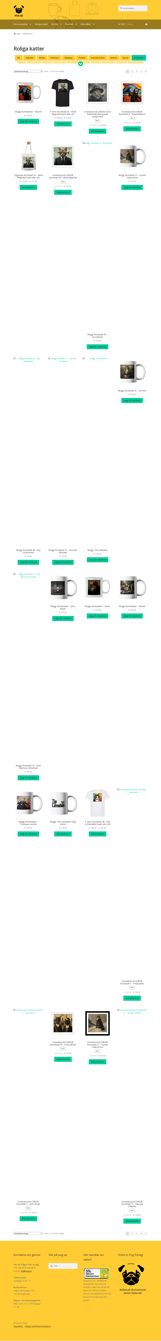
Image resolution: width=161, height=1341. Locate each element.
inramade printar (98, 58)
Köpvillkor (18, 1326)
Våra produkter (20, 24)
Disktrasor (54, 58)
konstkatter (139, 58)
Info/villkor (85, 24)
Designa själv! (41, 24)
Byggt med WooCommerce (38, 1326)
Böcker (54, 24)
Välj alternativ (63, 124)
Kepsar (125, 58)
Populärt (69, 24)
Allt (18, 58)
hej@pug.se (26, 1271)
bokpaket (30, 58)
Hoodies (81, 58)
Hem (19, 33)
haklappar (69, 58)
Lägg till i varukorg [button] (28, 121)
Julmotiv (113, 58)
